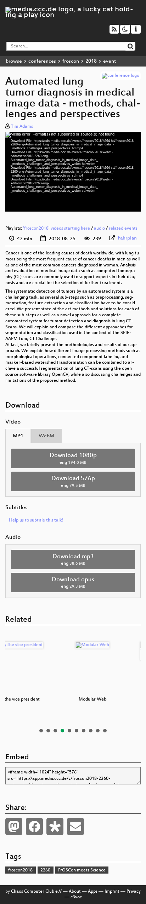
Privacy (134, 891)
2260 (45, 870)
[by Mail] (75, 826)
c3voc (76, 897)
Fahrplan (127, 238)
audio (99, 228)
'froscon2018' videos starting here (56, 228)
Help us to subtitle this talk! (36, 520)
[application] (73, 172)
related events (123, 228)
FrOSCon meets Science (82, 870)
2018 (91, 61)
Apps (92, 891)
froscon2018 (20, 870)
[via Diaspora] (54, 826)
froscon (70, 61)
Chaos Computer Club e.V (36, 891)
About (75, 891)
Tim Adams (22, 126)
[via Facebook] (34, 826)
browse (14, 61)
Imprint (112, 891)
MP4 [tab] (18, 436)
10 (105, 730)
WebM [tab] (46, 436)
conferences (42, 61)
